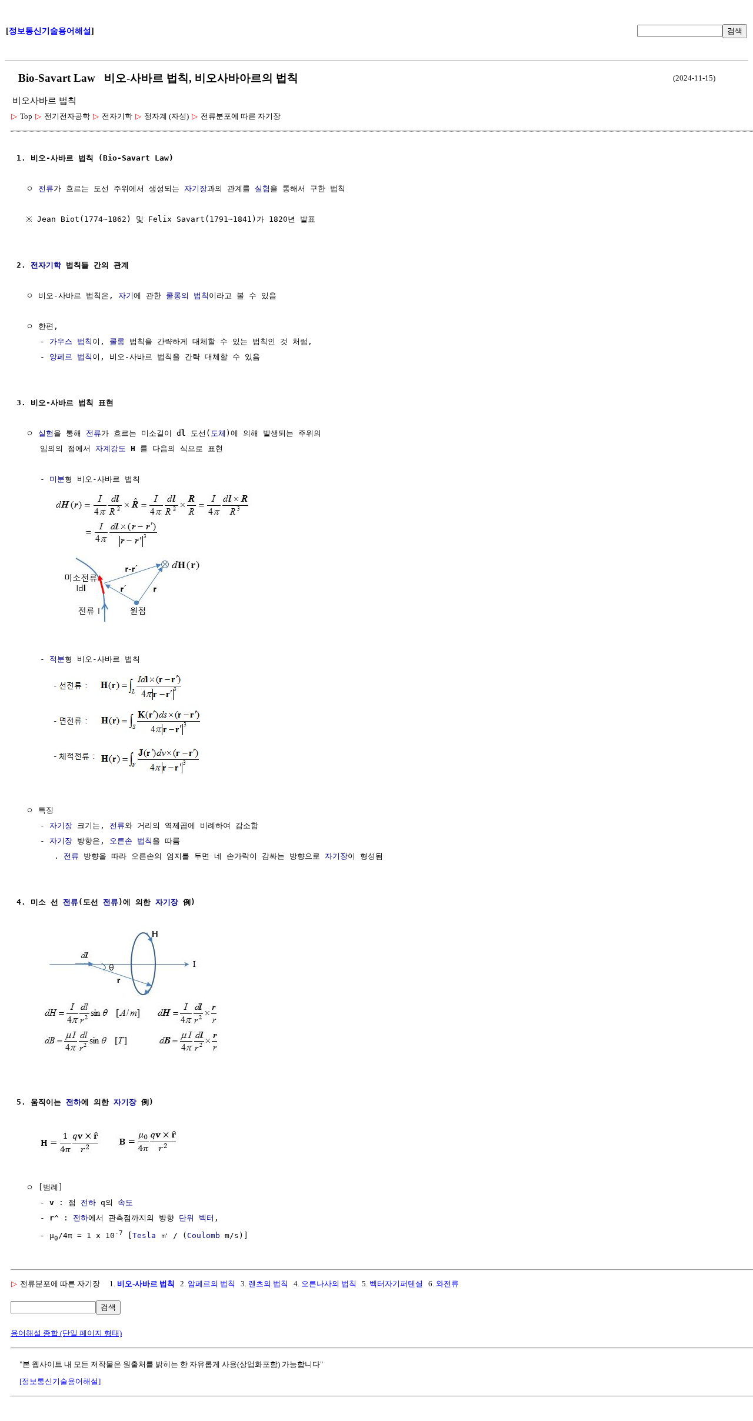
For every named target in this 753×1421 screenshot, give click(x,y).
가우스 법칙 (70, 341)
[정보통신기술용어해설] (60, 1381)
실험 (262, 188)
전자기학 (46, 265)
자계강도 (110, 448)
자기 (126, 295)
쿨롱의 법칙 (187, 295)
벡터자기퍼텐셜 (396, 1283)
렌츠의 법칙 (268, 1283)
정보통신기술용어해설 (50, 30)
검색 (734, 30)
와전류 (447, 1283)
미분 (57, 479)
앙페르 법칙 (70, 356)
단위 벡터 (196, 1217)
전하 (73, 1102)
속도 (125, 1202)
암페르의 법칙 (211, 1283)
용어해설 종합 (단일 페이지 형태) (66, 1333)
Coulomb (203, 1235)
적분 (57, 659)
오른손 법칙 (130, 840)
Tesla (144, 1235)
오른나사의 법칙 (328, 1283)
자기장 (195, 188)
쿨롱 (117, 341)
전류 (46, 188)
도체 (218, 433)
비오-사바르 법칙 (146, 1283)
